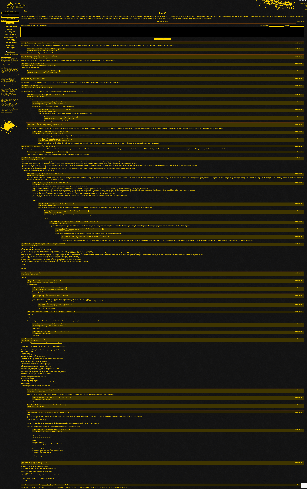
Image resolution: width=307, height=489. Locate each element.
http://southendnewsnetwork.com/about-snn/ (77, 135)
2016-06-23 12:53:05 (55, 139)
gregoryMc (28, 56)
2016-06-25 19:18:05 (52, 429)
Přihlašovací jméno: (10, 11)
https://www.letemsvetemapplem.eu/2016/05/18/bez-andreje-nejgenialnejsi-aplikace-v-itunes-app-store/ (53, 426)
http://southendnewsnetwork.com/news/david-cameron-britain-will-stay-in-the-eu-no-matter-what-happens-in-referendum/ (52, 91)
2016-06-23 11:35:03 (57, 109)
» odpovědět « (299, 43)
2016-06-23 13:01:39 (46, 173)
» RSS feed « (10, 45)
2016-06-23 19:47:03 (74, 229)
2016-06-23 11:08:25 (49, 102)
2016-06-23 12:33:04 (39, 157)
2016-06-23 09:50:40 (46, 94)
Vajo (2, 57)
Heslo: (10, 15)
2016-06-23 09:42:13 (38, 85)
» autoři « (10, 33)
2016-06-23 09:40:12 (43, 48)
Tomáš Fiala (29, 273)
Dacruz (27, 339)
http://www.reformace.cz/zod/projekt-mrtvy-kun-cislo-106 (46, 343)
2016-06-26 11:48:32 (47, 485)
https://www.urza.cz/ (35, 50)
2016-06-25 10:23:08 (52, 412)
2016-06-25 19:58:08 (41, 462)
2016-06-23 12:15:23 (60, 117)
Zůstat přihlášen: (10, 19)
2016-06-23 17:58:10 (68, 221)
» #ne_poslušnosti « (10, 37)
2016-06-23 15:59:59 (62, 211)
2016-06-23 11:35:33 (51, 152)
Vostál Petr (40, 430)
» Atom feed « (10, 47)
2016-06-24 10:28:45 (39, 339)
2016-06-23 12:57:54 (39, 243)
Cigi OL (27, 158)
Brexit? (162, 13)
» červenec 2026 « (10, 41)
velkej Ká (28, 78)
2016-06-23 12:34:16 (50, 131)
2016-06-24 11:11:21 (80, 236)
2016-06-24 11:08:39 (46, 390)
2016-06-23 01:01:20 (45, 43)
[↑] (64, 49)
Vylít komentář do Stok (162, 39)
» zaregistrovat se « (10, 26)
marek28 (62, 229)
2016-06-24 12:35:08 (54, 295)
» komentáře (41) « (162, 21)
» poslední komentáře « (10, 54)
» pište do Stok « (10, 34)
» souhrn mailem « (10, 49)
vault (26, 63)
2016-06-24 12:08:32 (49, 287)
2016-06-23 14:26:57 (51, 182)
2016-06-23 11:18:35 (49, 146)
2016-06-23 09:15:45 (40, 78)
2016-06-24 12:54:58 (55, 304)
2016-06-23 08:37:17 (41, 56)
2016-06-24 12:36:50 (54, 397)
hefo (2, 75)
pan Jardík (3, 65)
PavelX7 (2, 112)
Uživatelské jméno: (264, 25)
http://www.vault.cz (30, 65)
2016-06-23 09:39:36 (43, 71)
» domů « (10, 29)
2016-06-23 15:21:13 (57, 203)
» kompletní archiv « (10, 42)
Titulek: (287, 25)
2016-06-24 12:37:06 (48, 405)
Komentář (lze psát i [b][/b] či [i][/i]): (34, 25)
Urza (25, 11)
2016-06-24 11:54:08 (43, 280)
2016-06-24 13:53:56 (51, 331)
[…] (9, 64)
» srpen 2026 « (10, 39)
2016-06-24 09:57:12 (42, 273)
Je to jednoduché (7, 57)
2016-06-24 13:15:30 (58, 311)
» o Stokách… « (10, 31)
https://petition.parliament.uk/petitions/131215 (33, 487)
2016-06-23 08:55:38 (38, 63)
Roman (33, 124)
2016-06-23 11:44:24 (45, 124)
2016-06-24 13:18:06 (49, 324)
